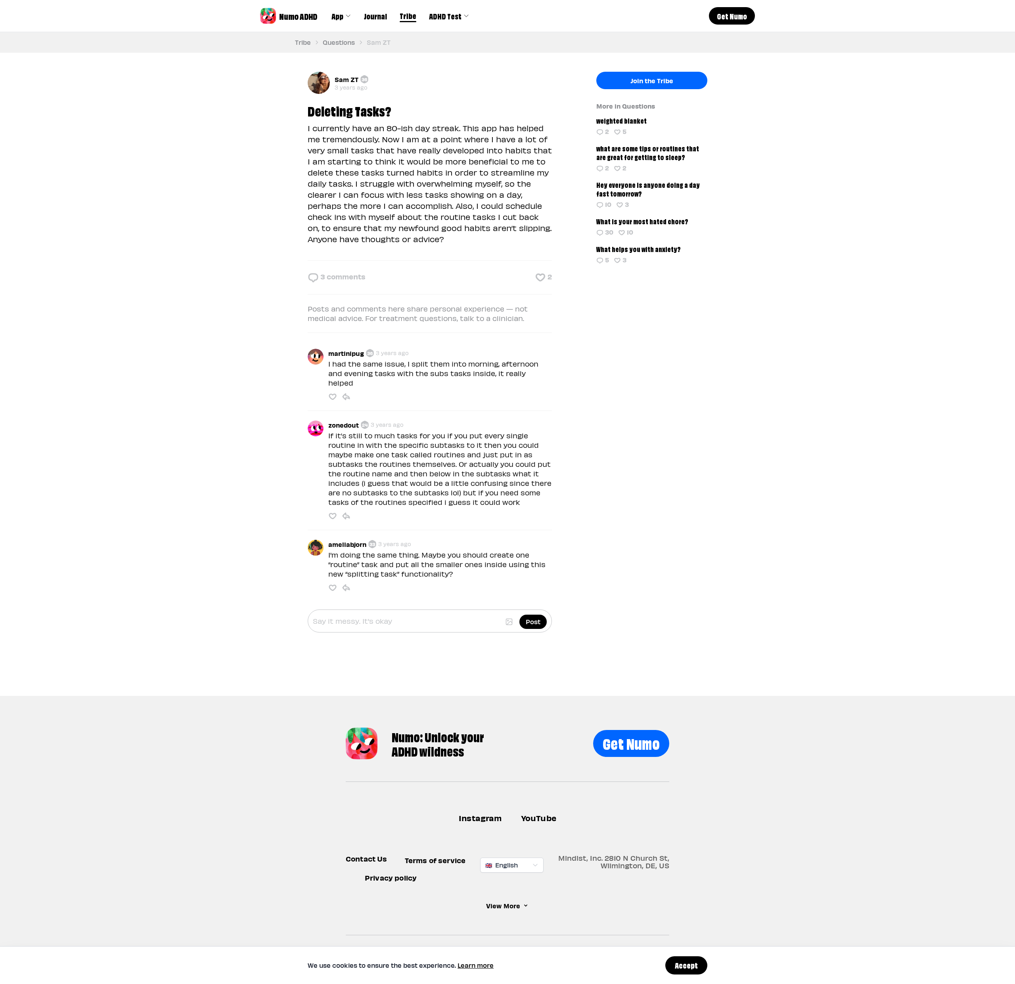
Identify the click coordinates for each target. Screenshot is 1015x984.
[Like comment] (332, 396)
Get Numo (631, 742)
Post (533, 621)
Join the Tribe (651, 80)
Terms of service (435, 860)
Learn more (476, 965)
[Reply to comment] (346, 396)
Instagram (480, 818)
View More (503, 905)
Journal (375, 15)
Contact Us (366, 858)
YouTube (538, 818)
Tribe (408, 15)
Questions (339, 42)
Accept (686, 965)
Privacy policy (391, 877)
